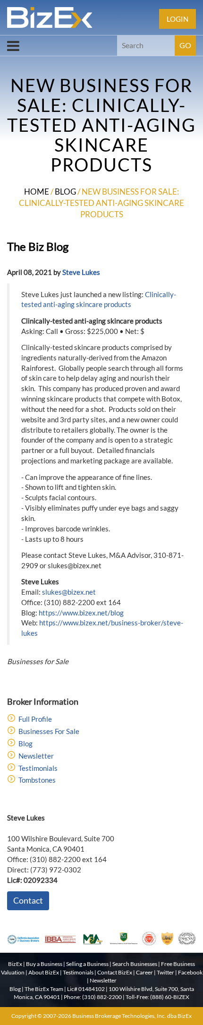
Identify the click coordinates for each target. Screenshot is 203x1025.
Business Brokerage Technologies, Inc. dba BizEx (132, 1015)
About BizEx (43, 972)
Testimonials (38, 768)
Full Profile (35, 719)
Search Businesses (134, 963)
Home (36, 191)
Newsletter (36, 756)
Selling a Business (87, 963)
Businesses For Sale (48, 731)
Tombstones (37, 780)
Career (144, 972)
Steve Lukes (81, 272)
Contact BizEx (114, 972)
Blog (65, 191)
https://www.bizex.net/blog (81, 612)
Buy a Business (44, 963)
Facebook (190, 972)
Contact (28, 900)
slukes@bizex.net (69, 592)
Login (177, 19)
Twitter (165, 972)
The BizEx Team (44, 988)
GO (185, 45)
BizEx (15, 963)
